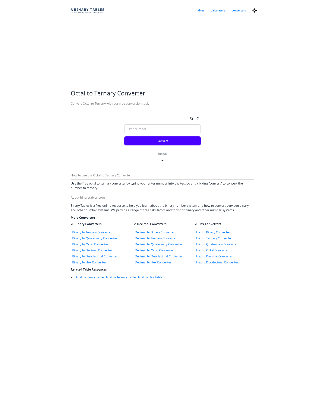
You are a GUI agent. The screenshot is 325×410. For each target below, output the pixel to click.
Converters (239, 10)
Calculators (218, 10)
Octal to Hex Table (149, 277)
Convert (162, 141)
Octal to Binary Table (89, 277)
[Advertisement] (162, 52)
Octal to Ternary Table (120, 277)
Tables (200, 10)
